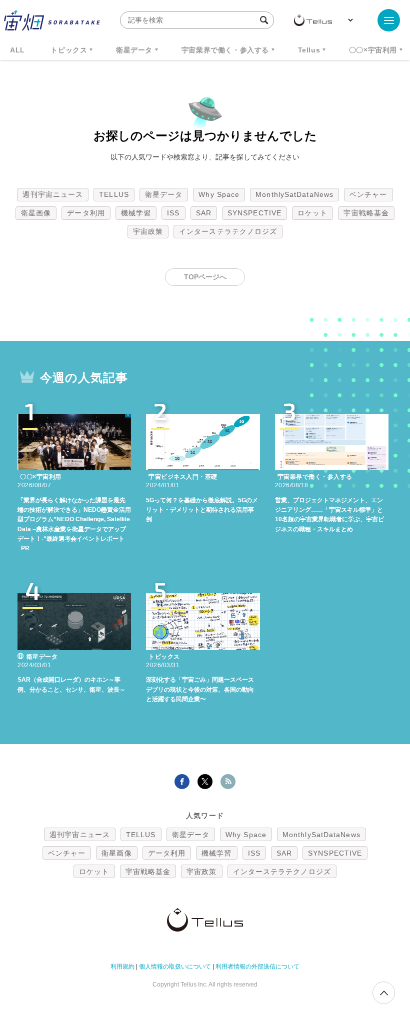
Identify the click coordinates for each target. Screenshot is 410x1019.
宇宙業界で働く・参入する (225, 50)
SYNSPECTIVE (255, 213)
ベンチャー (369, 194)
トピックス (68, 50)
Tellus (309, 50)
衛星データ (134, 50)
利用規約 (122, 966)
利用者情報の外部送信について (258, 966)
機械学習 (136, 213)
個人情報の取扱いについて (175, 966)
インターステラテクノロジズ (228, 231)
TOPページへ (205, 277)
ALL (17, 50)
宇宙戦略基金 (366, 213)
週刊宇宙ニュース (52, 194)
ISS (173, 213)
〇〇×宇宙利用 (373, 50)
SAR (204, 213)
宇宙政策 (148, 231)
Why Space (219, 194)
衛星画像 (36, 213)
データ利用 (86, 213)
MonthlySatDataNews (295, 194)
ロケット (313, 213)
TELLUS (114, 194)
